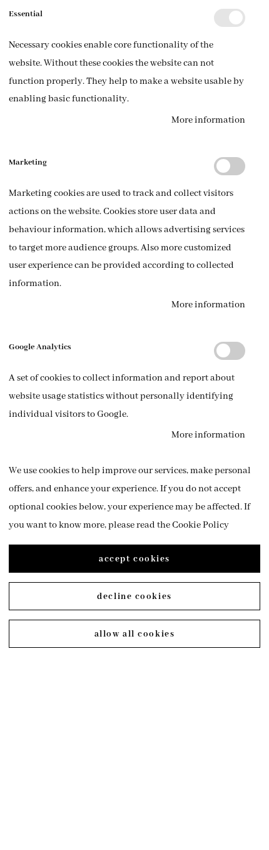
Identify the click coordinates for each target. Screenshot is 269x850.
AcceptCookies (134, 559)
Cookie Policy (200, 525)
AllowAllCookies (134, 634)
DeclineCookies (134, 596)
